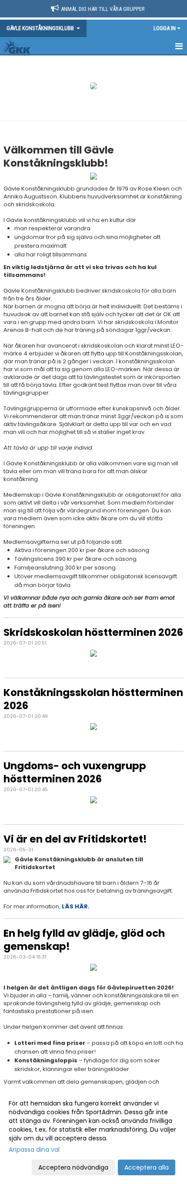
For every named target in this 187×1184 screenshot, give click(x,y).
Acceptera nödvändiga (73, 1167)
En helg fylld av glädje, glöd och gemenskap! (84, 939)
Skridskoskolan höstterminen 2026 (93, 632)
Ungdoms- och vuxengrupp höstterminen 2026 (74, 772)
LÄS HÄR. (76, 906)
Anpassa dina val (34, 1149)
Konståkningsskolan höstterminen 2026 (93, 699)
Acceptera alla (146, 1167)
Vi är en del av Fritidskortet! (75, 839)
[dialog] (93, 1135)
